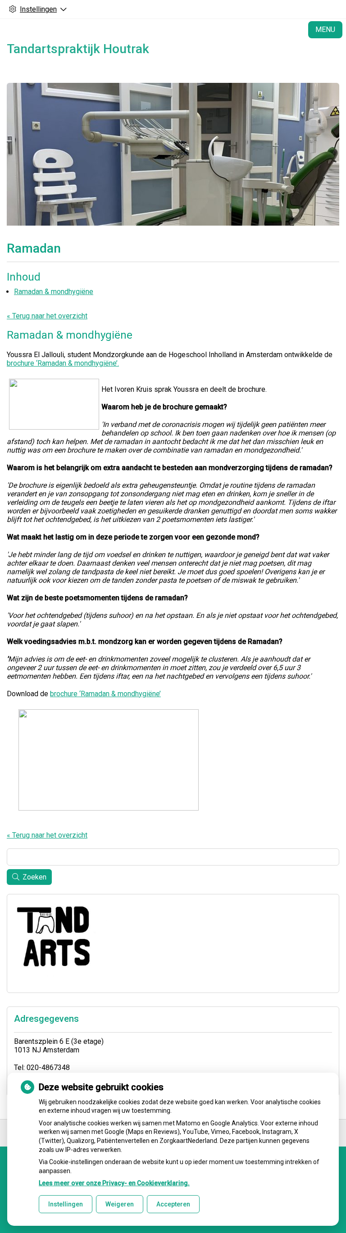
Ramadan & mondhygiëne (53, 291)
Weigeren (119, 1204)
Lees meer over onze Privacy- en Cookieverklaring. (114, 1183)
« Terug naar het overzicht (47, 316)
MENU (325, 29)
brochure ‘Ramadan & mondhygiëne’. (63, 363)
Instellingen (65, 1204)
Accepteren (173, 1204)
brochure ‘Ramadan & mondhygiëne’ (105, 693)
